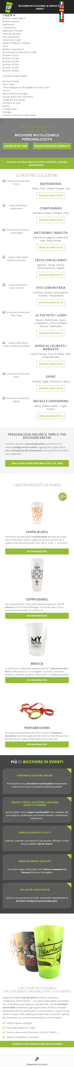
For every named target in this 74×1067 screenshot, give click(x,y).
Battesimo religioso (44, 237)
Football (36, 381)
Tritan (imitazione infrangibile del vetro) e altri (26, 87)
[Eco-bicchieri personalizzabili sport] (16, 374)
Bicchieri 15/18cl (11, 58)
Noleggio (7, 112)
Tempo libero (56, 295)
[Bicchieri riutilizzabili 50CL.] (37, 574)
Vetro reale (8, 84)
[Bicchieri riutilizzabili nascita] (16, 230)
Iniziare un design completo (52, 145)
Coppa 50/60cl (37, 599)
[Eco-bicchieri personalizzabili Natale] (16, 399)
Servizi (6, 90)
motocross (56, 381)
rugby (45, 381)
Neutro (40, 320)
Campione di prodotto (14, 99)
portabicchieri (37, 728)
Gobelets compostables (15, 75)
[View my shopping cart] (11, 15)
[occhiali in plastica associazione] (16, 286)
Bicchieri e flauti (11, 81)
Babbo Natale (50, 406)
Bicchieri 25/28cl (11, 61)
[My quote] (8, 15)
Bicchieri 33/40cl (11, 67)
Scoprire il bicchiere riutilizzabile (19, 115)
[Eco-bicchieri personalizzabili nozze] (16, 182)
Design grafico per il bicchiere (18, 96)
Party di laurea (38, 353)
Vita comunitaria (11, 36)
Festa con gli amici (12, 33)
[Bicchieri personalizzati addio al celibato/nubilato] (16, 344)
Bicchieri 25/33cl (11, 64)
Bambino (38, 213)
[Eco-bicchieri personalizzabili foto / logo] (16, 313)
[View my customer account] (6, 15)
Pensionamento (46, 268)
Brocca (6, 105)
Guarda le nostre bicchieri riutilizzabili (37, 1043)
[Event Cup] (9, 7)
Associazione (60, 292)
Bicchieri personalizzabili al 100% (20, 52)
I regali (63, 406)
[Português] (61, 20)
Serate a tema (56, 265)
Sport (5, 46)
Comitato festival (42, 292)
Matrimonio (8, 24)
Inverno (51, 409)
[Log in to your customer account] (14, 15)
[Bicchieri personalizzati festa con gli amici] (16, 258)
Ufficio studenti (58, 323)
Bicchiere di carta (11, 102)
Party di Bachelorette (56, 355)
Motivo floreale (55, 188)
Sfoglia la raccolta (51, 195)
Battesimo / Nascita (13, 30)
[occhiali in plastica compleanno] (16, 206)
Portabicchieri (10, 109)
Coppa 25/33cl (37, 532)
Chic (67, 188)
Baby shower (54, 240)
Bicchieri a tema (11, 21)
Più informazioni (37, 551)
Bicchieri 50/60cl (11, 70)
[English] (61, 6)
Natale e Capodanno (13, 49)
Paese (35, 188)
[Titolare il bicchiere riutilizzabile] (37, 703)
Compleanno (9, 27)
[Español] (61, 9)
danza (66, 381)
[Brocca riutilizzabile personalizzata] (37, 639)
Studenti (42, 295)
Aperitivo (42, 265)
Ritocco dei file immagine (15, 93)
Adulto (47, 213)
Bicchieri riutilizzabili (13, 18)
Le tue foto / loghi (12, 39)
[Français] (61, 13)
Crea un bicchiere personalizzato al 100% (37, 463)
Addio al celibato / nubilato (16, 42)
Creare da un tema (15, 145)
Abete (37, 406)
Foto (42, 188)
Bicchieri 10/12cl (11, 55)
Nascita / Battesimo (51, 326)
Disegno (57, 213)
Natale (60, 268)
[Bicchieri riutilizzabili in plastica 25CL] (37, 507)
